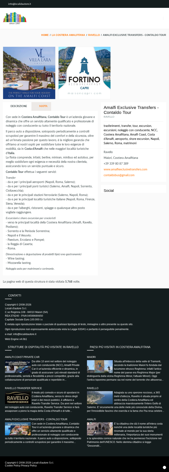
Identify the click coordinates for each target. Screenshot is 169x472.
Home (45, 35)
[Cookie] (164, 467)
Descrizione (18, 106)
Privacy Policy (29, 465)
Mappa (43, 106)
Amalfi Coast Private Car (22, 357)
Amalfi (91, 419)
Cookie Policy (12, 465)
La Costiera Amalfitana (68, 35)
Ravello (94, 35)
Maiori (91, 357)
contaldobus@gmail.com (119, 175)
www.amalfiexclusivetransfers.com (125, 169)
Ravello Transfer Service (23, 388)
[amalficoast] (15, 17)
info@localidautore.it (19, 4)
